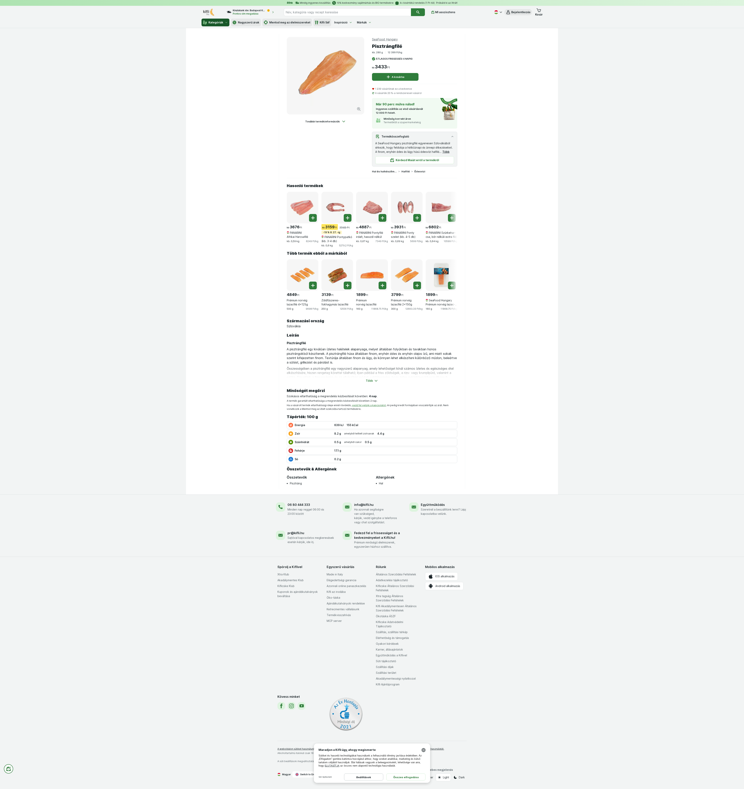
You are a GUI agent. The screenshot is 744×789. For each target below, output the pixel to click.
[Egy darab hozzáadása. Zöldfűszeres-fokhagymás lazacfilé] (347, 285)
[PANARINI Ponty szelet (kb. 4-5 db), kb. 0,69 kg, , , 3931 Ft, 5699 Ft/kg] (407, 207)
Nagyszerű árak (248, 22)
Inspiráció (341, 22)
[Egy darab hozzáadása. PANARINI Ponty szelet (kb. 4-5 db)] (417, 218)
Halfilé (405, 171)
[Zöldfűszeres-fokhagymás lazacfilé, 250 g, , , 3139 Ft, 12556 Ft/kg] (337, 275)
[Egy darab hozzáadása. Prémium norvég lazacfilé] (382, 285)
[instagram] (291, 706)
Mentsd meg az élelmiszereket (289, 22)
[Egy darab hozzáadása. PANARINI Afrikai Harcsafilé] (313, 218)
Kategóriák (215, 22)
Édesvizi (419, 171)
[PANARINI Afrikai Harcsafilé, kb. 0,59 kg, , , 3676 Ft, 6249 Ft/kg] (302, 207)
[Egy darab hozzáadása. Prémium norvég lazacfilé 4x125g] (313, 285)
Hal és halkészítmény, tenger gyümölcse (384, 171)
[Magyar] (498, 12)
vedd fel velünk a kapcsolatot (369, 405)
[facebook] (281, 706)
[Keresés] (418, 12)
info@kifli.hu (364, 505)
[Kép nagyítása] (359, 109)
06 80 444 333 (299, 505)
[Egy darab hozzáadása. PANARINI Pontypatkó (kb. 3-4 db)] (347, 218)
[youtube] (301, 706)
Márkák (362, 22)
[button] (518, 12)
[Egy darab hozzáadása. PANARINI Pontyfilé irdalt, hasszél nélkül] (382, 218)
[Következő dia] (449, 207)
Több (446, 151)
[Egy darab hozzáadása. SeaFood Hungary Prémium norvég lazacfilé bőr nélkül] (452, 285)
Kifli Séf (325, 22)
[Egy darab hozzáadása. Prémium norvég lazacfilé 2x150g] (417, 285)
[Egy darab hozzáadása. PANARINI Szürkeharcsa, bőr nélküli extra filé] (452, 218)
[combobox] (347, 12)
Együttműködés (433, 505)
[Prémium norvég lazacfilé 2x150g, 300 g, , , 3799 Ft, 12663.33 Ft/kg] (407, 275)
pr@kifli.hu (296, 533)
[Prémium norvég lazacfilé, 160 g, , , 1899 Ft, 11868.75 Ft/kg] (372, 275)
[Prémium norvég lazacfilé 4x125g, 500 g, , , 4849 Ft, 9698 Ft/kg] (302, 275)
